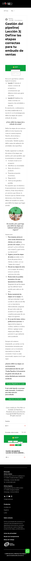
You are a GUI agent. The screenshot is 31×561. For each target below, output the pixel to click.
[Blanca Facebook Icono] (7, 496)
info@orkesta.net (8, 499)
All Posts (6, 11)
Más (12, 11)
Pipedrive (7, 421)
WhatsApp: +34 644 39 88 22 (11, 492)
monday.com (7, 507)
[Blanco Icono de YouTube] (9, 496)
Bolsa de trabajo (9, 539)
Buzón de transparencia (11, 536)
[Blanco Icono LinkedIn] (5, 496)
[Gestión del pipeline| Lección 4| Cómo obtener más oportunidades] (15, 441)
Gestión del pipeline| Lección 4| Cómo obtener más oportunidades (14, 452)
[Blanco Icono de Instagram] (11, 496)
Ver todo (24, 432)
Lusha (5, 512)
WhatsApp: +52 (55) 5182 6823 (11, 480)
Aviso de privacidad (10, 533)
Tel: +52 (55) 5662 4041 (9, 482)
